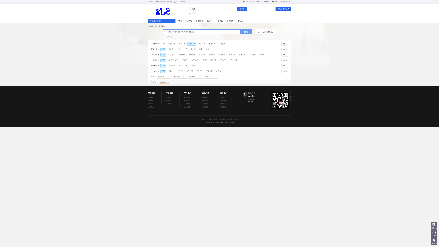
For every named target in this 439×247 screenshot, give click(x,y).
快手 (185, 49)
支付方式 (151, 107)
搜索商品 (151, 104)
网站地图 (236, 119)
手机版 (252, 2)
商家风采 (210, 21)
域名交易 (202, 44)
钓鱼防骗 (187, 97)
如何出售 (169, 97)
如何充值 (205, 97)
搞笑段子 (172, 55)
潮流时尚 (222, 55)
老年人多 (195, 66)
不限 (163, 44)
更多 (284, 44)
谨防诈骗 (187, 104)
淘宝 (200, 49)
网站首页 (245, 2)
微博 (207, 49)
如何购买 (151, 100)
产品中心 (189, 21)
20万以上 (219, 71)
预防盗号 (187, 100)
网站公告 (259, 2)
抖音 (178, 49)
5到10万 (213, 60)
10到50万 (223, 60)
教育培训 (202, 55)
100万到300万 (173, 60)
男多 (180, 66)
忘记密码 (205, 107)
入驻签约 (169, 104)
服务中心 (223, 93)
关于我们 (203, 119)
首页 (180, 21)
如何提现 (205, 100)
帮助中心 (267, 2)
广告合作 (210, 119)
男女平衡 (172, 66)
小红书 (193, 49)
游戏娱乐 (262, 55)
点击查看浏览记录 (267, 32)
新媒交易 (162, 26)
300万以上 (194, 60)
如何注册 (151, 97)
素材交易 (212, 44)
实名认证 (187, 107)
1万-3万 (180, 71)
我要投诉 (223, 104)
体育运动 (252, 55)
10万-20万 (209, 71)
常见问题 (205, 93)
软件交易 (222, 44)
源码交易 (172, 44)
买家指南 (151, 93)
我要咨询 (223, 97)
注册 (177, 2)
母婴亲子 (212, 55)
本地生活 (242, 55)
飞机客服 (223, 107)
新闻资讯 (199, 21)
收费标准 (169, 100)
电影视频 (182, 55)
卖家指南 (169, 93)
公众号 (171, 49)
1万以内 (184, 60)
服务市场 (230, 21)
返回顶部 (434, 243)
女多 (187, 66)
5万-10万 (190, 71)
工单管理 (274, 2)
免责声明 (229, 119)
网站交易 (182, 44)
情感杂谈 (192, 55)
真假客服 (205, 104)
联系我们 (216, 119)
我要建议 (223, 100)
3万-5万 (199, 71)
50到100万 (233, 60)
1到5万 (204, 60)
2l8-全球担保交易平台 (164, 2)
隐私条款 (223, 119)
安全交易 (187, 93)
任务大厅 (241, 21)
